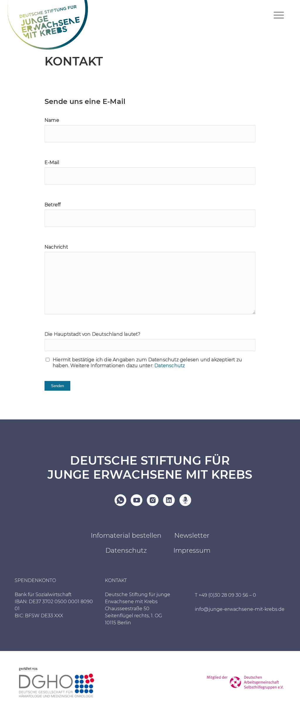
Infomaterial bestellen (126, 535)
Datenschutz (169, 365)
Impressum (191, 550)
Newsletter (191, 535)
